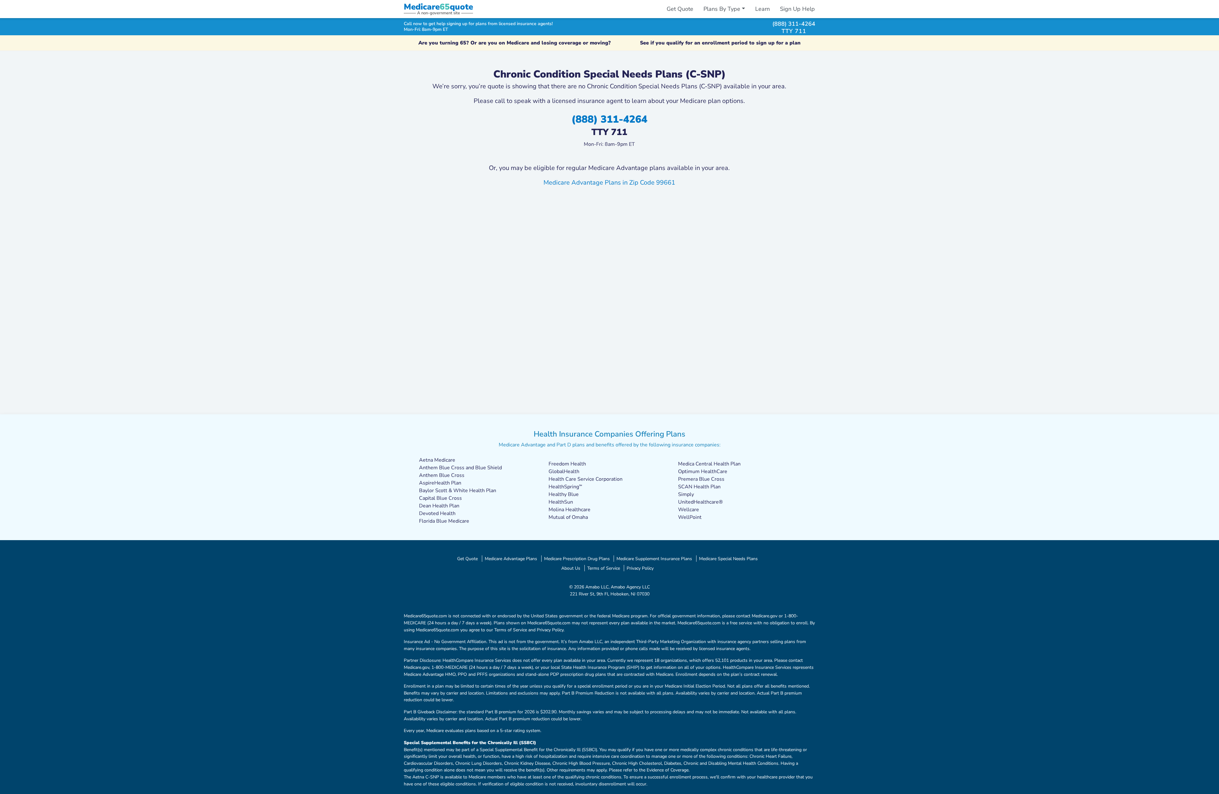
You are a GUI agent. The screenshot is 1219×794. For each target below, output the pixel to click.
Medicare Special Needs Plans (728, 558)
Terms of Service (603, 568)
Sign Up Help (797, 9)
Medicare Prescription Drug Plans (577, 558)
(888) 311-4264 (793, 24)
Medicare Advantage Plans (511, 558)
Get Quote (680, 9)
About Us (570, 568)
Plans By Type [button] (721, 9)
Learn (762, 9)
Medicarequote (438, 6)
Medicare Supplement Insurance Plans (654, 558)
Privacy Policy (640, 568)
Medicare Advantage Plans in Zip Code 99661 (609, 182)
